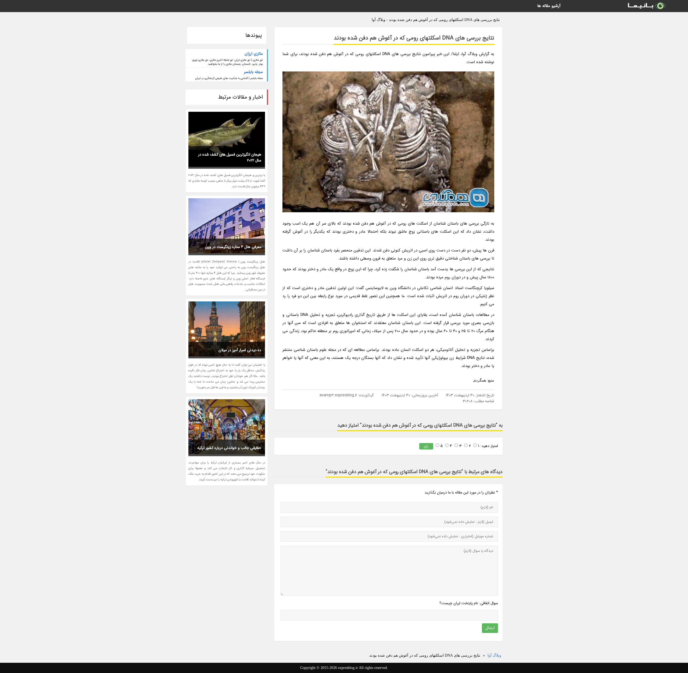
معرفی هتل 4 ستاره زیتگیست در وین (233, 247)
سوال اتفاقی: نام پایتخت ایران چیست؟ (468, 603)
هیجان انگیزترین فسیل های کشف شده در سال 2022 (229, 157)
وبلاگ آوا (494, 655)
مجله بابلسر (253, 72)
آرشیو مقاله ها (549, 6)
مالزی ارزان (254, 54)
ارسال (489, 628)
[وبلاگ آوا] (646, 6)
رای (426, 446)
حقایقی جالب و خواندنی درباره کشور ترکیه (229, 448)
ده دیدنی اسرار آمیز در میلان (239, 350)
